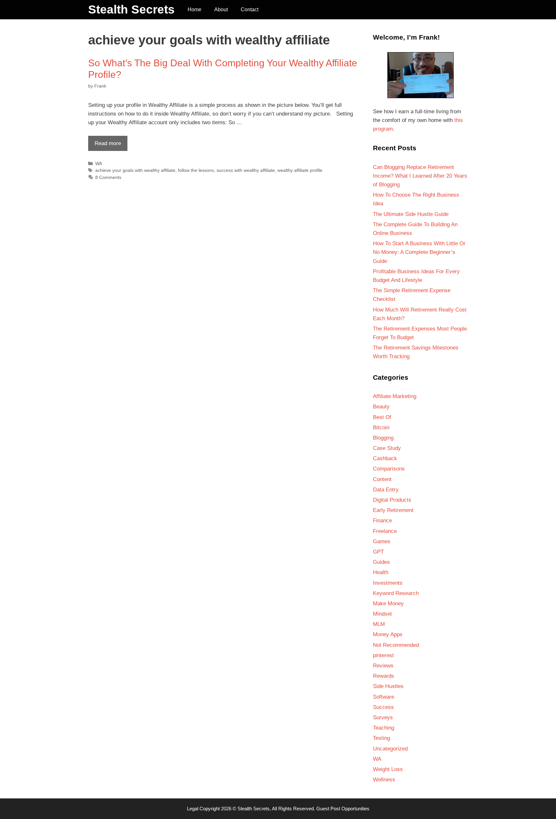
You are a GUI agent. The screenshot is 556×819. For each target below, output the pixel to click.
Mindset (382, 614)
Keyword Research (396, 593)
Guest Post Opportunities (342, 808)
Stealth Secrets (131, 9)
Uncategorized (390, 749)
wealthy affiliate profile (299, 170)
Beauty (381, 407)
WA (98, 163)
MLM (379, 624)
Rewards (383, 676)
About (221, 9)
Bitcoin (381, 427)
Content (382, 479)
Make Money (388, 603)
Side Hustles (388, 686)
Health (380, 572)
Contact (249, 9)
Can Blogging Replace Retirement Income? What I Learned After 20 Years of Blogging (420, 176)
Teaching (383, 728)
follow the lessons (196, 170)
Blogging (383, 438)
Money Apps (388, 634)
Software (383, 697)
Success (383, 707)
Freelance (385, 531)
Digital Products (392, 500)
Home (194, 9)
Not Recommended (396, 645)
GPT (378, 552)
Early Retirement (393, 510)
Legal (192, 808)
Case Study (387, 448)
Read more (104, 145)
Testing (381, 738)
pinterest (383, 655)
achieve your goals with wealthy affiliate (135, 170)
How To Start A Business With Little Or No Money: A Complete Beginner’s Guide (419, 252)
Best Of (382, 417)
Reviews (383, 666)
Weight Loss (388, 769)
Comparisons (389, 469)
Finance (382, 520)
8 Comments (108, 177)
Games (381, 541)
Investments (388, 583)
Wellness (384, 780)
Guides (381, 562)
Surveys (383, 717)
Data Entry (386, 490)
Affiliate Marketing (394, 396)
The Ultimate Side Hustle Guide (411, 214)
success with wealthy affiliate (246, 170)
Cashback (385, 458)
